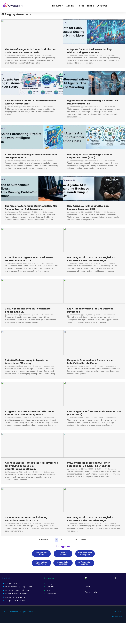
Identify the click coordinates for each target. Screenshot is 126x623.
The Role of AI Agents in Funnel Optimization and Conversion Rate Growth (30, 51)
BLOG (37, 55)
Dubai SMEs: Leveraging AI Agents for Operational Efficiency (26, 362)
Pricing (90, 5)
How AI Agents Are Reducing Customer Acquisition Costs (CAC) (89, 156)
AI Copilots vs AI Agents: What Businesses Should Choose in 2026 (29, 259)
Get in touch (91, 592)
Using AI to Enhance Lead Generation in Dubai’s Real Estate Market (90, 362)
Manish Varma (13, 55)
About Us (71, 5)
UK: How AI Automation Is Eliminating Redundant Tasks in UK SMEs (26, 519)
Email (87, 586)
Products (57, 5)
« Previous (43, 540)
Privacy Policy (117, 617)
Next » (83, 540)
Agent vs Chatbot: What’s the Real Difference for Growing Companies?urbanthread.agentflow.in (31, 465)
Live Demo (102, 5)
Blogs (81, 5)
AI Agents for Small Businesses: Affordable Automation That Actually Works (29, 413)
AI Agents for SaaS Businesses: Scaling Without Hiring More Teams (89, 51)
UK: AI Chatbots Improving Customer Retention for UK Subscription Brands (88, 464)
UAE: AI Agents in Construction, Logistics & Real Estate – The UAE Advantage (91, 259)
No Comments (48, 55)
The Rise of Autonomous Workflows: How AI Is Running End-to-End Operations (31, 207)
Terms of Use (117, 612)
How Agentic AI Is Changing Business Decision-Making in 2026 (88, 207)
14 (76, 540)
